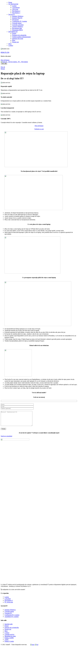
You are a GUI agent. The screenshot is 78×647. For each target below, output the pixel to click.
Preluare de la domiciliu (19, 35)
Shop (10, 44)
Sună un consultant (6, 436)
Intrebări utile (9, 624)
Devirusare (15, 19)
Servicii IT (11, 14)
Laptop (14, 6)
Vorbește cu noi (39, 129)
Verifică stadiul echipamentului (21, 37)
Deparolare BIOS (17, 30)
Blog (13, 40)
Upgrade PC (8, 613)
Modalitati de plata (10, 636)
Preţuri (7, 626)
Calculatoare (16, 7)
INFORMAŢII (12, 31)
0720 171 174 (5, 52)
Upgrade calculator (18, 25)
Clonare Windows (17, 26)
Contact (10, 45)
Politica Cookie (9, 641)
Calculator (8, 598)
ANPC (7, 639)
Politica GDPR (9, 638)
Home (10, 2)
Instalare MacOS (17, 18)
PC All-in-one (9, 602)
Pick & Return (5, 60)
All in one (15, 9)
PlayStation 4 (16, 11)
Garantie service (9, 634)
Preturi (14, 33)
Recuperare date (17, 28)
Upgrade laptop (16, 23)
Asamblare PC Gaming (12, 616)
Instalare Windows (17, 16)
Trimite (3, 429)
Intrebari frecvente (17, 38)
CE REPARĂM (13, 4)
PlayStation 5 (16, 13)
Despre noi (15, 42)
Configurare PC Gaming (19, 21)
